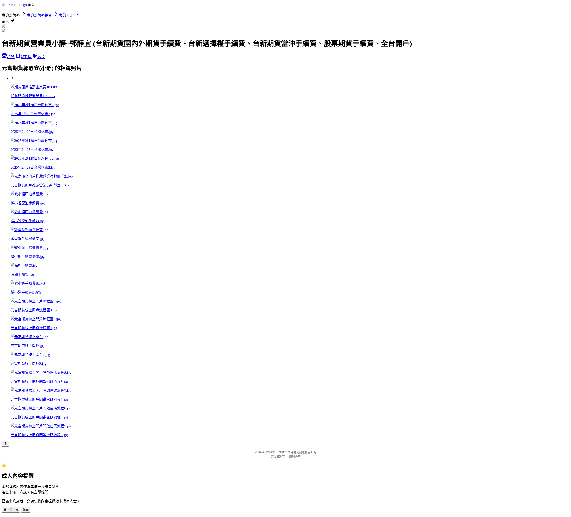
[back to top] (5, 444)
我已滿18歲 (11, 510)
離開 (26, 510)
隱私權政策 (277, 456)
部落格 (26, 57)
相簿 (11, 57)
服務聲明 (295, 456)
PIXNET (270, 452)
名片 (41, 57)
